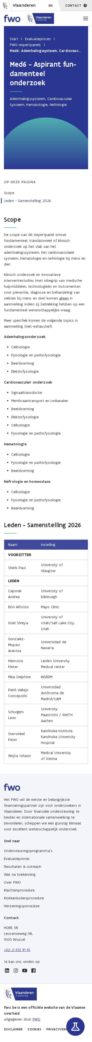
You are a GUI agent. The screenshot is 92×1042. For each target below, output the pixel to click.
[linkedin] (7, 971)
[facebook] (33, 971)
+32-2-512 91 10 (17, 949)
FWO (36, 1019)
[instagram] (16, 971)
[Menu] (85, 18)
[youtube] (24, 971)
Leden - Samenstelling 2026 (27, 200)
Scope (9, 192)
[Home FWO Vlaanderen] (29, 18)
